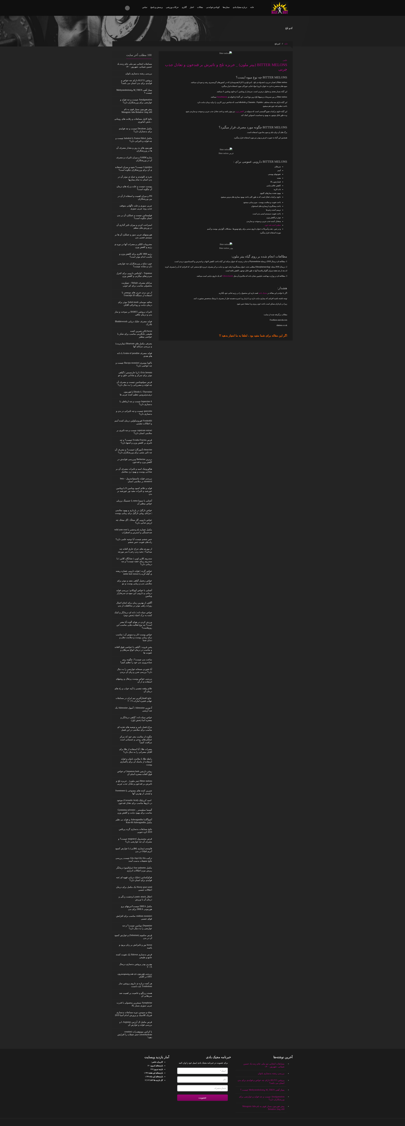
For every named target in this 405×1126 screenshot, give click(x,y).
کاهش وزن (239, 111)
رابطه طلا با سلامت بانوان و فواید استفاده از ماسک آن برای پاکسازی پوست (136, 762)
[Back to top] (202, 1122)
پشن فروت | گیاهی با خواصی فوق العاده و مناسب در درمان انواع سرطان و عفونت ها (133, 650)
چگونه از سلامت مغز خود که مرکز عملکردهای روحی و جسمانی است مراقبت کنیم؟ (136, 740)
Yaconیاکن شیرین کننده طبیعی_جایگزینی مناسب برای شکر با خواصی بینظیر (134, 334)
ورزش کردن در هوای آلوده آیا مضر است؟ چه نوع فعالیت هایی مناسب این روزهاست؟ (134, 625)
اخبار (192, 7)
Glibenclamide (227, 276)
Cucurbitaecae (222, 97)
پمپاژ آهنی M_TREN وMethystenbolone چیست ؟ (262, 1090)
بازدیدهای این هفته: (155, 1073)
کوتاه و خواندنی (213, 7)
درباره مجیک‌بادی (240, 7)
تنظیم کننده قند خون (273, 225)
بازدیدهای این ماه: (156, 1076)
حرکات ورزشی (172, 7)
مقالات (200, 7)
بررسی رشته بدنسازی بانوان (138, 73)
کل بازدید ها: (158, 1080)
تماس (144, 7)
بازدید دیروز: (158, 1069)
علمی (285, 60)
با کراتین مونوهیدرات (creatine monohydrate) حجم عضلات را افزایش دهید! (134, 1035)
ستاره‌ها (226, 7)
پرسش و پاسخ (156, 7)
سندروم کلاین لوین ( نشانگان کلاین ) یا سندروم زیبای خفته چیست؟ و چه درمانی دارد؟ (134, 561)
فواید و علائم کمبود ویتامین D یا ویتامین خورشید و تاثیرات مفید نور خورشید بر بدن (134, 491)
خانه (252, 7)
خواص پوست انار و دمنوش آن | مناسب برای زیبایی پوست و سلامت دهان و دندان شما (134, 637)
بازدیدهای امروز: (156, 1066)
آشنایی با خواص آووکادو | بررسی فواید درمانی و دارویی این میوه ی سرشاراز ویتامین (134, 593)
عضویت (202, 1097)
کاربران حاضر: (157, 1062)
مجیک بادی (263, 293)
